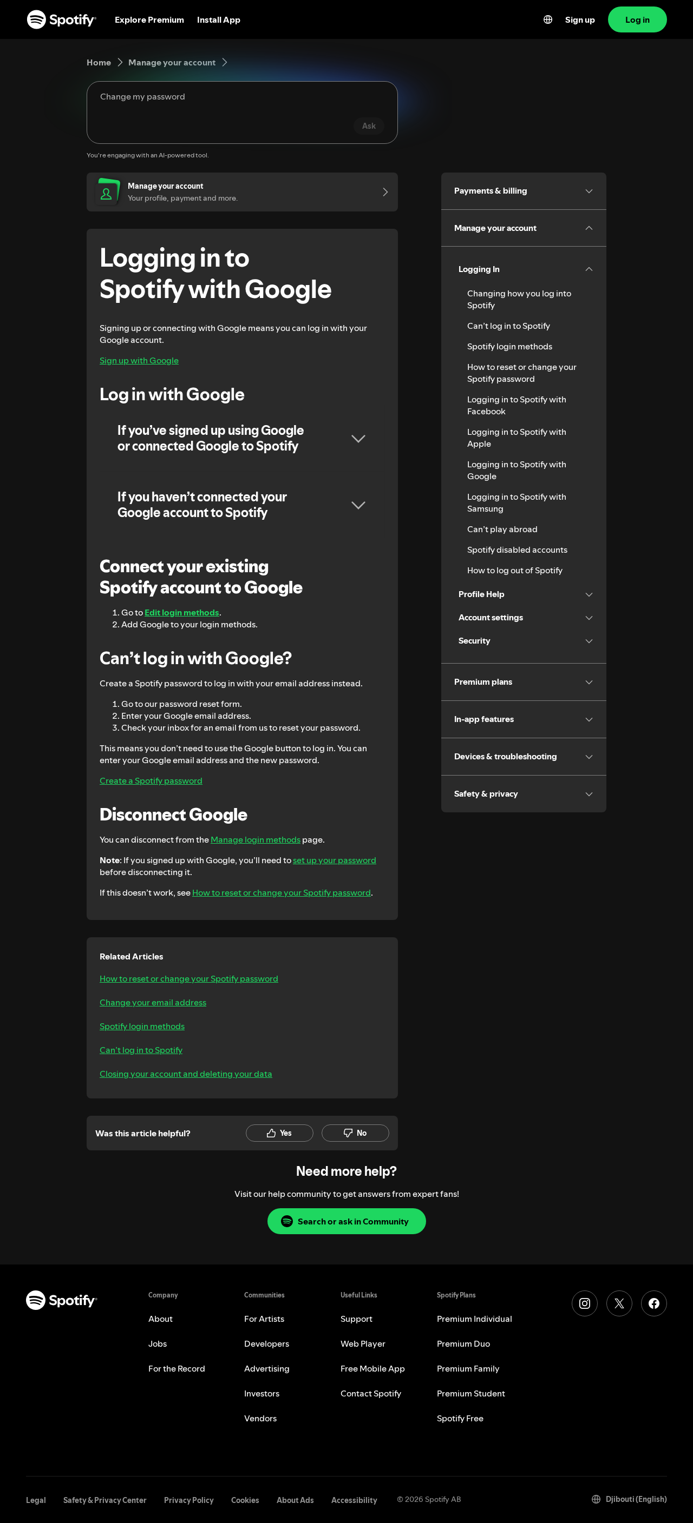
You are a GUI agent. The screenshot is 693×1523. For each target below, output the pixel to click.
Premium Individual (474, 1319)
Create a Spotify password (151, 780)
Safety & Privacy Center (105, 1500)
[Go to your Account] (381, 192)
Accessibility (354, 1500)
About (160, 1319)
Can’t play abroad (502, 529)
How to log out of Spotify (515, 570)
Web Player (363, 1343)
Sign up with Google (139, 360)
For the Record (176, 1368)
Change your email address (153, 1002)
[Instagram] (585, 1303)
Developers (266, 1343)
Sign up (580, 19)
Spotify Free (460, 1418)
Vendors (260, 1418)
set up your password (334, 860)
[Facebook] (654, 1303)
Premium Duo (463, 1343)
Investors (261, 1393)
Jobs (157, 1343)
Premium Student (471, 1393)
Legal (36, 1500)
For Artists (264, 1319)
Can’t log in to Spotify (141, 1050)
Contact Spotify (371, 1393)
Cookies (245, 1500)
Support (356, 1319)
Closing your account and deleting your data (186, 1074)
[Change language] (548, 19)
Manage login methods (255, 839)
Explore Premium (149, 19)
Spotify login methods (142, 1026)
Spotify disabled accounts (517, 549)
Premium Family (468, 1368)
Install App (218, 19)
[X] (619, 1303)
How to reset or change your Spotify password (281, 892)
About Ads (295, 1500)
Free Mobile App (373, 1368)
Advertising (267, 1368)
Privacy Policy (189, 1500)
